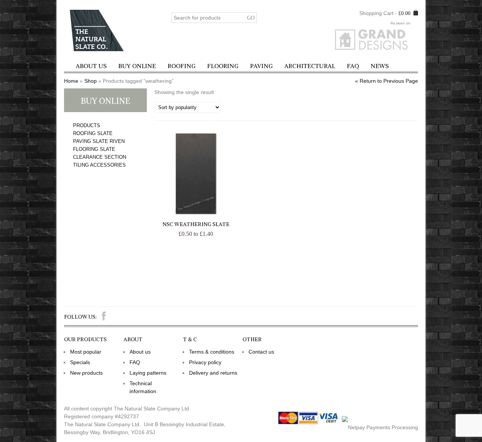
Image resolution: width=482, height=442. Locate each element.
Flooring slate (94, 149)
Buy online (137, 66)
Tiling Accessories (99, 165)
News (380, 66)
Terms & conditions (211, 352)
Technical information (143, 387)
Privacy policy (205, 362)
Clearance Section (99, 157)
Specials (80, 362)
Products (86, 125)
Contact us (261, 352)
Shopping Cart (376, 13)
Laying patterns (148, 373)
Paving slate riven (99, 141)
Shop (90, 81)
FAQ (353, 66)
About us (91, 66)
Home (71, 81)
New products (86, 373)
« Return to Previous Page (386, 81)
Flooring (222, 66)
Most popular (85, 352)
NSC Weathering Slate (195, 224)
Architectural (309, 66)
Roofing (181, 66)
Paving (261, 66)
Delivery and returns (213, 373)
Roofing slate (93, 133)
